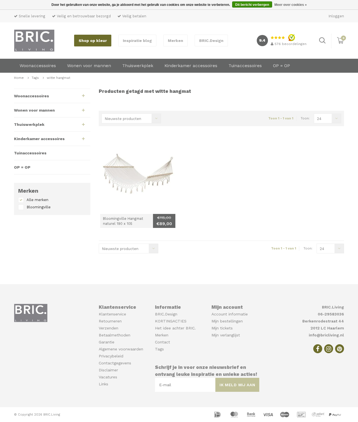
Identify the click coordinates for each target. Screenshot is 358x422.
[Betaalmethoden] (218, 414)
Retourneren (110, 321)
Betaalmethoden (114, 335)
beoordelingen (291, 44)
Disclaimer (108, 370)
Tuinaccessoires (245, 65)
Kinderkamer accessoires (190, 65)
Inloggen (336, 16)
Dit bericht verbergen (252, 5)
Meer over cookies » (290, 5)
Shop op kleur (93, 40)
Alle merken (37, 200)
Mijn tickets (222, 328)
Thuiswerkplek (137, 65)
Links (103, 384)
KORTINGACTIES (171, 321)
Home (19, 78)
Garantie (106, 342)
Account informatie (229, 314)
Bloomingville (39, 207)
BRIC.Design (211, 40)
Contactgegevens (115, 363)
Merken (175, 40)
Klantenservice (112, 314)
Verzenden (108, 328)
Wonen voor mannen (89, 65)
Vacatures (108, 377)
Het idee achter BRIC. (175, 328)
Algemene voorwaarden (121, 349)
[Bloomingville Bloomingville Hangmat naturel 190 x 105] (137, 176)
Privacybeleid (111, 356)
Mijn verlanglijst (225, 335)
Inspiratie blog (137, 40)
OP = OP (281, 65)
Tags (35, 78)
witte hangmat (58, 78)
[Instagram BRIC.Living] (328, 348)
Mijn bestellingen (227, 321)
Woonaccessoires (38, 65)
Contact (162, 342)
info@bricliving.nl (326, 335)
